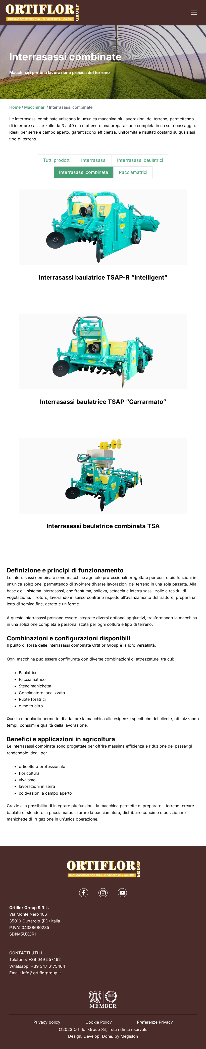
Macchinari (34, 107)
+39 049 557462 (44, 959)
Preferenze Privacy (155, 1022)
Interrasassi (94, 160)
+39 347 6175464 (48, 966)
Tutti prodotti (57, 160)
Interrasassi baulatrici (140, 160)
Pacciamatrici (133, 172)
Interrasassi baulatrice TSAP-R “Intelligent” (103, 277)
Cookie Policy (98, 1022)
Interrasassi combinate (83, 172)
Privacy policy (46, 1022)
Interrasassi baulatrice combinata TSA (103, 526)
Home (15, 107)
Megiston (129, 1036)
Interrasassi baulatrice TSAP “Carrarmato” (103, 401)
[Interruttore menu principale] (194, 13)
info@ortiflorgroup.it (41, 972)
